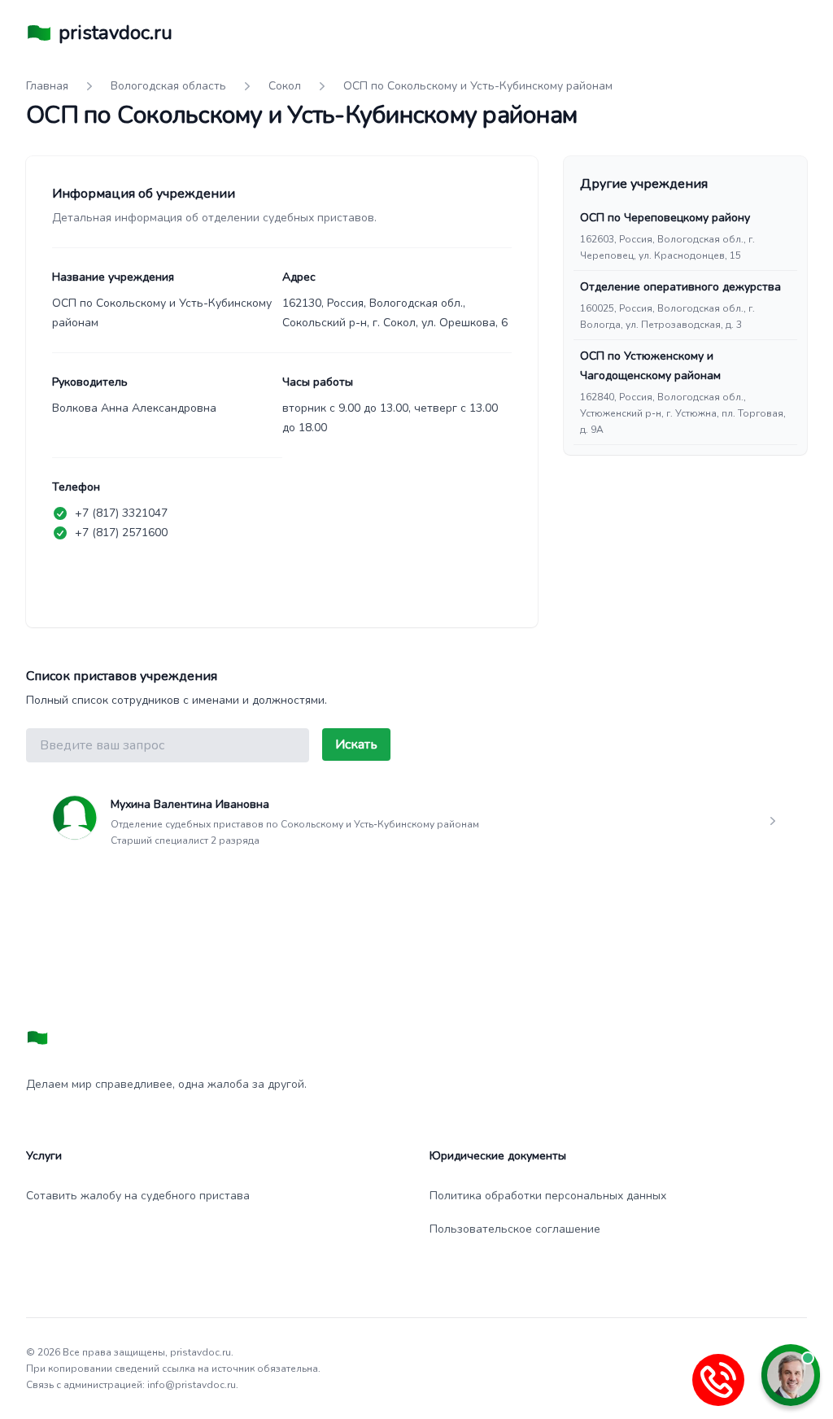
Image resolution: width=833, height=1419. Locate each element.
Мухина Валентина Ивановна (190, 804)
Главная (47, 86)
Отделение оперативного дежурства (680, 287)
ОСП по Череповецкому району (665, 217)
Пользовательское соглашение (515, 1229)
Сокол (284, 86)
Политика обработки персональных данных (548, 1195)
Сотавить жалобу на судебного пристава (138, 1195)
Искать (356, 744)
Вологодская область (168, 86)
